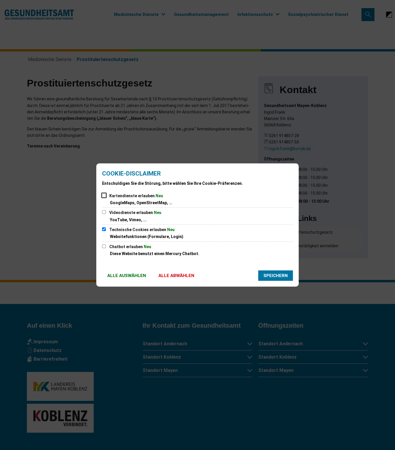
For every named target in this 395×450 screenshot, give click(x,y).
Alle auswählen (126, 275)
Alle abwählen (176, 275)
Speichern (275, 275)
